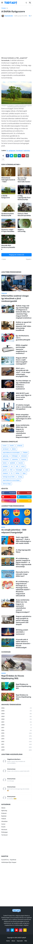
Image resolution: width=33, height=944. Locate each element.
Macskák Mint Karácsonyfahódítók (8, 247)
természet (19, 150)
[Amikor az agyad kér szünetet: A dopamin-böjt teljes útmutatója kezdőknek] (7, 325)
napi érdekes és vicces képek (11, 480)
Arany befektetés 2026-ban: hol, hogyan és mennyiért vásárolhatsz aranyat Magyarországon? (23, 431)
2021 (16, 722)
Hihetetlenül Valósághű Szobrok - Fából (8, 180)
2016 (16, 730)
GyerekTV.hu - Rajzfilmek (8, 859)
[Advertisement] (16, 38)
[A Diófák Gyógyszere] (8, 189)
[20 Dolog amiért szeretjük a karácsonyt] (7, 632)
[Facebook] (7, 155)
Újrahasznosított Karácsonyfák (7, 214)
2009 (16, 750)
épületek (12, 463)
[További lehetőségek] (3, 159)
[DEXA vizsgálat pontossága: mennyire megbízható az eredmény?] (7, 348)
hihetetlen (6, 459)
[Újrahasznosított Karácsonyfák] (8, 207)
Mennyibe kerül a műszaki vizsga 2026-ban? (22, 574)
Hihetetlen (4, 821)
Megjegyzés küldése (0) (16, 255)
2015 (16, 733)
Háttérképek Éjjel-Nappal (8, 862)
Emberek (4, 813)
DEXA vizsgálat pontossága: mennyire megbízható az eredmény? (21, 349)
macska (20, 463)
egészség (5, 456)
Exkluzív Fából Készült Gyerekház (24, 214)
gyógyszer (12, 150)
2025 (16, 711)
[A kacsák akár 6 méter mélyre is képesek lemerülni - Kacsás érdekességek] (7, 642)
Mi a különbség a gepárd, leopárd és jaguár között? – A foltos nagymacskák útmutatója (23, 562)
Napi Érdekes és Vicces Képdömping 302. (12, 677)
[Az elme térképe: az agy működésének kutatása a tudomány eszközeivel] (7, 384)
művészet (24, 456)
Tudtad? (23, 937)
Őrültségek (4, 832)
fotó (11, 470)
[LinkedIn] (19, 155)
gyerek (5, 470)
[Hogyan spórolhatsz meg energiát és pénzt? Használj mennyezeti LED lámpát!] (7, 619)
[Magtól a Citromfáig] (25, 223)
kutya (23, 466)
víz (12, 466)
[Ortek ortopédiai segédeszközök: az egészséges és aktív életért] (7, 417)
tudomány (26, 150)
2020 (16, 725)
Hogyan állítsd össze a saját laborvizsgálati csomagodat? (21, 361)
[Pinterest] (23, 155)
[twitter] (12, 930)
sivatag (20, 477)
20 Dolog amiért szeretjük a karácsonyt (22, 632)
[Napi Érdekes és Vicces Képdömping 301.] (7, 686)
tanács (5, 463)
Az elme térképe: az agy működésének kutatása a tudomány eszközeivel (23, 385)
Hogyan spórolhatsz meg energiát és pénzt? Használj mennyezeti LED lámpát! (23, 620)
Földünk (25, 452)
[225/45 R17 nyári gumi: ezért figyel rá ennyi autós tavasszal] (7, 396)
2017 (16, 727)
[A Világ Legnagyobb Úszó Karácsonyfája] (25, 189)
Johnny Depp (7, 484)
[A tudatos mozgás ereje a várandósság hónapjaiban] (7, 407)
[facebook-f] (8, 930)
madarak (5, 473)
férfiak (17, 473)
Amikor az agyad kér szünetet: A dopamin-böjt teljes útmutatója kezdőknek (23, 326)
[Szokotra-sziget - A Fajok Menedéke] (8, 223)
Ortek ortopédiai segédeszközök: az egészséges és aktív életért (23, 418)
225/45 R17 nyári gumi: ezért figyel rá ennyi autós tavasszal (23, 396)
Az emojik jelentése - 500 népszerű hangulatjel (13, 531)
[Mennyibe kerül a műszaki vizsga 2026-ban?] (7, 574)
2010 (16, 747)
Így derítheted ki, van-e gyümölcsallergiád (23, 338)
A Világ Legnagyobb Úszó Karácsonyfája (24, 197)
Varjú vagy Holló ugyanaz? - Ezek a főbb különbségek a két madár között (23, 540)
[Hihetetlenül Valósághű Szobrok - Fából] (8, 171)
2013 (16, 739)
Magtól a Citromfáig (21, 230)
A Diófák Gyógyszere (5, 197)
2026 (16, 708)
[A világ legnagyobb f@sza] (7, 551)
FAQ (25, 941)
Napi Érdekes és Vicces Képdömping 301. (23, 686)
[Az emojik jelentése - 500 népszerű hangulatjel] (16, 517)
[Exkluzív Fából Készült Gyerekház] (25, 207)
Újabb (4, 259)
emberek (19, 445)
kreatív (12, 445)
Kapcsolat (20, 941)
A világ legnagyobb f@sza (23, 551)
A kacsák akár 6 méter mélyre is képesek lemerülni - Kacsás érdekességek (23, 643)
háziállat (5, 466)
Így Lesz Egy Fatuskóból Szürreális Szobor (24, 180)
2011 (16, 744)
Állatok (3, 808)
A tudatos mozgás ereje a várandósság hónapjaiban (23, 407)
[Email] (27, 155)
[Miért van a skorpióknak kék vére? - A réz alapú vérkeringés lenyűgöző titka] (7, 371)
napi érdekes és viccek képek (11, 452)
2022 (16, 719)
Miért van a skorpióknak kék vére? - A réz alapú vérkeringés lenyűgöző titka (23, 372)
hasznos (23, 459)
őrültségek (15, 456)
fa (7, 8)
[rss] (25, 930)
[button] (2, 2)
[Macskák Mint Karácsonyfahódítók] (8, 239)
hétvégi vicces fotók (9, 477)
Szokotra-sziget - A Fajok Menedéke (7, 230)
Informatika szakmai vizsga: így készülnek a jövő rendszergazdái (15, 298)
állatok (14, 449)
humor (5, 445)
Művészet (4, 829)
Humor (3, 824)
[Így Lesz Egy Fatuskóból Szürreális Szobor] (25, 171)
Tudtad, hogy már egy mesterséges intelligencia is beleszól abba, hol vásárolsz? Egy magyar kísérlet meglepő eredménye (23, 312)
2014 (16, 736)
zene (26, 470)
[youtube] (16, 930)
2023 (16, 716)
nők (17, 466)
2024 (16, 713)
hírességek (19, 470)
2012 (16, 741)
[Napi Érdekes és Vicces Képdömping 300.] (7, 697)
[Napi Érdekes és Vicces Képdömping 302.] (16, 663)
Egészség (4, 810)
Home (8, 941)
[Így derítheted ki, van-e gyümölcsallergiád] (7, 337)
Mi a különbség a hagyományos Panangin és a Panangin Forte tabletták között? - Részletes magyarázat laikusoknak (23, 589)
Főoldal (3, 8)
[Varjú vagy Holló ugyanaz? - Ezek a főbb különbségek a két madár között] (7, 540)
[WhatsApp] (15, 155)
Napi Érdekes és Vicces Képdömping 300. (23, 697)
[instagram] (20, 930)
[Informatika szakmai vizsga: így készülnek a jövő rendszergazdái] (16, 283)
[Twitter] (11, 155)
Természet (4, 835)
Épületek (3, 816)
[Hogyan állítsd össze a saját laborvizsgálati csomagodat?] (7, 361)
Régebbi (28, 259)
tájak (24, 473)
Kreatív (3, 827)
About (13, 941)
